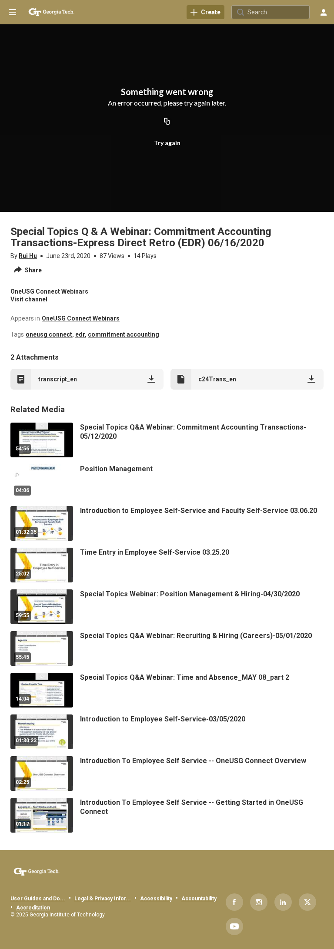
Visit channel (28, 299)
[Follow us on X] (307, 902)
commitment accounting (123, 334)
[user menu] (324, 12)
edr (80, 334)
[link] (205, 12)
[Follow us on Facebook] (234, 902)
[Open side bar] (12, 12)
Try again (167, 142)
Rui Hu (28, 255)
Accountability (199, 899)
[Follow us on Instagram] (258, 902)
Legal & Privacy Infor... (102, 899)
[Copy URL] (167, 122)
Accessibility (156, 899)
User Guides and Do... (37, 899)
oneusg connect (49, 334)
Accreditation (33, 908)
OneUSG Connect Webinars (81, 318)
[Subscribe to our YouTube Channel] (234, 926)
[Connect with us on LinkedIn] (283, 902)
